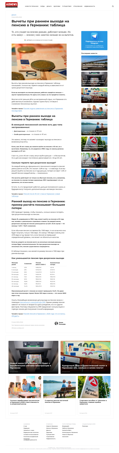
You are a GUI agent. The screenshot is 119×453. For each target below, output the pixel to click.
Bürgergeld (65, 426)
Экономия (65, 436)
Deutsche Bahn (66, 430)
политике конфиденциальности (82, 448)
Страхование (50, 436)
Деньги (14, 15)
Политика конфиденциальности (30, 439)
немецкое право (29, 325)
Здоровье (49, 432)
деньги (22, 325)
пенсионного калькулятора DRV (32, 302)
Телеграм (85, 426)
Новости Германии (52, 426)
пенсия (36, 325)
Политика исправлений (31, 436)
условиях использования (94, 448)
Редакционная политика (31, 432)
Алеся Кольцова (62, 323)
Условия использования (31, 434)
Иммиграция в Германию (70, 432)
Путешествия (50, 434)
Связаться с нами (29, 430)
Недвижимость (50, 438)
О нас (25, 426)
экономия (41, 325)
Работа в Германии (68, 428)
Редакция (26, 428)
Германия (17, 325)
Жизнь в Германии (52, 428)
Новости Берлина (67, 434)
